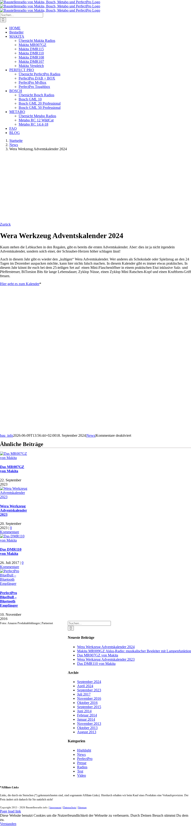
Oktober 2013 (87, 728)
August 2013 (86, 732)
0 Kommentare (9, 530)
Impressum (55, 807)
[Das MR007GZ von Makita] (14, 458)
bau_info (6, 435)
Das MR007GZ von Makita (12, 469)
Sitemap (82, 807)
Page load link (10, 811)
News (90, 435)
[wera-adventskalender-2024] (37, 335)
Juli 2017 (84, 694)
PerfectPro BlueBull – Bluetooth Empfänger (9, 599)
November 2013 (89, 724)
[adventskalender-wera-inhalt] (37, 383)
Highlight (84, 750)
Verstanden (8, 824)
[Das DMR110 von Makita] (14, 540)
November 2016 (89, 698)
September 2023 (89, 690)
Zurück (5, 224)
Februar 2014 (87, 715)
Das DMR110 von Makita (10, 551)
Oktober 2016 (87, 703)
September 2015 (89, 707)
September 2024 (89, 682)
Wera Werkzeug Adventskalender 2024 (106, 647)
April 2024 (85, 686)
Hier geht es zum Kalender (19, 284)
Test (80, 771)
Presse (81, 763)
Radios (82, 767)
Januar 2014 (86, 719)
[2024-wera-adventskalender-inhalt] (37, 431)
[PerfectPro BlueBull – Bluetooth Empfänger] (14, 584)
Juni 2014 (84, 711)
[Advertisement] (95, 187)
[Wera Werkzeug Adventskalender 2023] (14, 497)
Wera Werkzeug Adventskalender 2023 (13, 510)
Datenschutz (69, 807)
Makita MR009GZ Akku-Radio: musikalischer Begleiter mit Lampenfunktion (134, 651)
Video (81, 775)
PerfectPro (84, 759)
